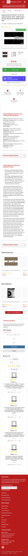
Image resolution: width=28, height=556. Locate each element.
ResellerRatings (4, 524)
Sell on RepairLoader (6, 499)
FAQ (2, 517)
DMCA (10, 553)
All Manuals (4, 493)
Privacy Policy (4, 553)
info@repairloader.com (6, 536)
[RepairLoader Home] (14, 2)
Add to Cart (12, 70)
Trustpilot (3, 526)
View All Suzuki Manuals (14, 312)
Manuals (10, 10)
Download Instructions (6, 512)
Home (4, 10)
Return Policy (4, 508)
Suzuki (4, 12)
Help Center (4, 519)
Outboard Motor (17, 10)
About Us (3, 522)
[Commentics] (14, 399)
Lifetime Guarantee (5, 515)
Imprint (14, 553)
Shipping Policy (4, 506)
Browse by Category (5, 497)
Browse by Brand (5, 495)
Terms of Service (5, 510)
